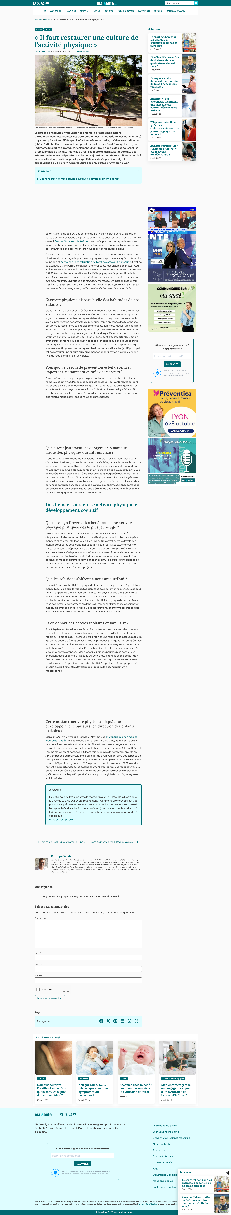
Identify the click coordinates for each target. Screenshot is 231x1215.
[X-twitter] (38, 3)
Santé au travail (175, 11)
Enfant (96, 11)
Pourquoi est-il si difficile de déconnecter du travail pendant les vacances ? (164, 82)
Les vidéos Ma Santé (165, 1125)
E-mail (38, 964)
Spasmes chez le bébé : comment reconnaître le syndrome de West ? (136, 1088)
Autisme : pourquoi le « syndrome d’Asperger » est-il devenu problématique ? (164, 150)
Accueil (38, 19)
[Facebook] (34, 3)
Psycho (158, 11)
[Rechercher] (196, 3)
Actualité (55, 11)
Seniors (109, 11)
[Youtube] (47, 3)
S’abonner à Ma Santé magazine (171, 1137)
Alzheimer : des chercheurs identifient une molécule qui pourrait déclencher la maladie (164, 104)
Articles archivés (162, 1162)
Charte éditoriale (163, 1156)
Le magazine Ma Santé (166, 1131)
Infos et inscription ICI (62, 819)
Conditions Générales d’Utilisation (173, 1174)
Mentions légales (163, 1180)
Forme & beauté (126, 11)
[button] (138, 170)
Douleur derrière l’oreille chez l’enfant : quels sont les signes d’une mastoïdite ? (52, 1090)
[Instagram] (42, 3)
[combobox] (179, 3)
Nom (38, 953)
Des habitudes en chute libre (72, 241)
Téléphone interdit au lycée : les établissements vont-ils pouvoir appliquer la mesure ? (164, 128)
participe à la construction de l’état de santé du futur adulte (96, 262)
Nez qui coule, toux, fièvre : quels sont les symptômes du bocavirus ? (93, 1090)
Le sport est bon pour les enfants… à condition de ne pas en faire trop (163, 41)
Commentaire (41, 918)
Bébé (123, 1079)
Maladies (71, 11)
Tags (155, 1168)
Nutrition (144, 11)
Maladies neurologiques (173, 1079)
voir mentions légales (147, 1204)
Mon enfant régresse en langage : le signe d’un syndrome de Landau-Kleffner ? (176, 1090)
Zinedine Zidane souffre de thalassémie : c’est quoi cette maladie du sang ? (164, 62)
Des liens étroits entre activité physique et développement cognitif (79, 178)
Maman (84, 11)
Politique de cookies (165, 1187)
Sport (48, 29)
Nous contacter (162, 1144)
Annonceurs (160, 1150)
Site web (39, 975)
